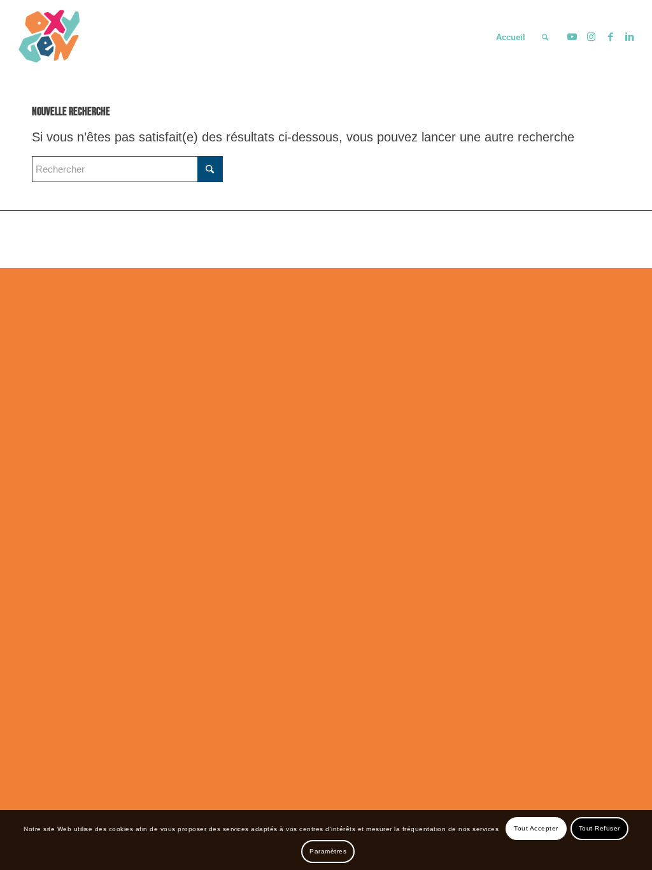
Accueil (510, 37)
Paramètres (327, 851)
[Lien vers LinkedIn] (629, 36)
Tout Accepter (536, 828)
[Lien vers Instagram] (591, 36)
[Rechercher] (545, 37)
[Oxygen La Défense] (50, 37)
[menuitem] (545, 37)
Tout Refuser (599, 828)
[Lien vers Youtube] (572, 36)
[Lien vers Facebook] (610, 36)
